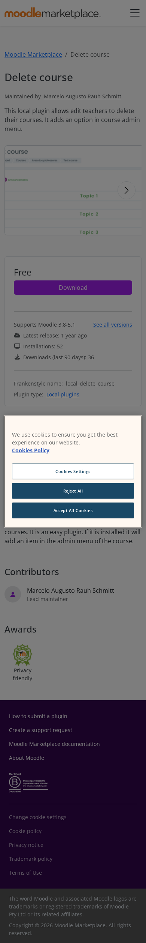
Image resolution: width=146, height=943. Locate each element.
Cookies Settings (73, 471)
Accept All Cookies (73, 510)
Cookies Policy (30, 450)
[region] (73, 472)
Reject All (73, 491)
